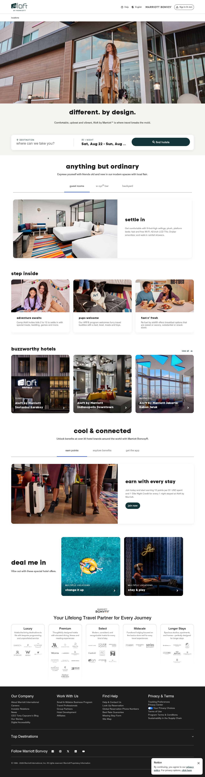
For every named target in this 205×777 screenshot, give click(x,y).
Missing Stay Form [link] (111, 715)
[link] (40, 306)
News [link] (14, 712)
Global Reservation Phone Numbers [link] (120, 709)
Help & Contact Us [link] (111, 702)
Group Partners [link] (65, 709)
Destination (27, 140)
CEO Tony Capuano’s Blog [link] (24, 715)
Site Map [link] (106, 719)
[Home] (20, 11)
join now (133, 505)
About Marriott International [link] (25, 702)
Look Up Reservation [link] (113, 705)
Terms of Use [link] (155, 711)
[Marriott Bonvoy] (159, 7)
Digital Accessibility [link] (20, 722)
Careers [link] (15, 705)
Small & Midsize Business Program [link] (74, 702)
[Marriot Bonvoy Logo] (103, 610)
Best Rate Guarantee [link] (113, 712)
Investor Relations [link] (20, 709)
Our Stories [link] (17, 719)
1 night (89, 140)
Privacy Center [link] (155, 704)
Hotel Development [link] (66, 712)
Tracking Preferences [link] (159, 702)
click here (187, 770)
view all (185, 351)
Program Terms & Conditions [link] (163, 714)
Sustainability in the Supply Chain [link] (165, 718)
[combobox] (42, 142)
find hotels (162, 142)
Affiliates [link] (61, 715)
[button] (136, 7)
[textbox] (42, 143)
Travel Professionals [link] (67, 705)
